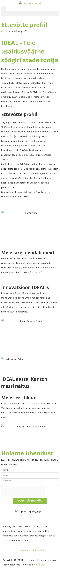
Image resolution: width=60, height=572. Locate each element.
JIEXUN (40, 564)
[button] (3, 8)
